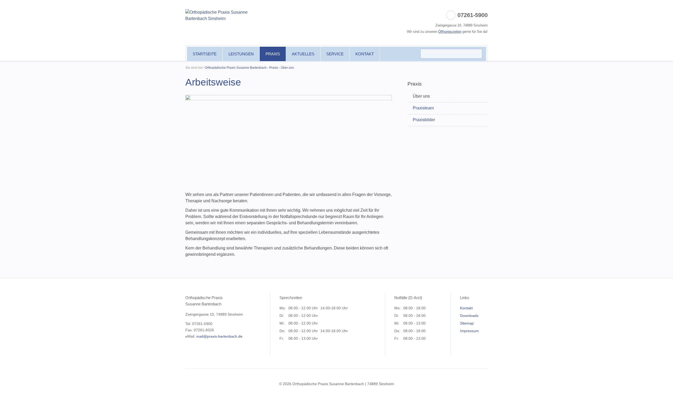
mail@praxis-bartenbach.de (219, 336)
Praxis (273, 54)
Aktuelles (303, 54)
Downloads (469, 315)
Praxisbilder (424, 120)
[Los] (476, 53)
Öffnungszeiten (449, 32)
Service (335, 54)
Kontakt (364, 54)
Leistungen (241, 54)
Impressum (469, 331)
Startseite (205, 54)
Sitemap (467, 323)
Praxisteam (423, 108)
